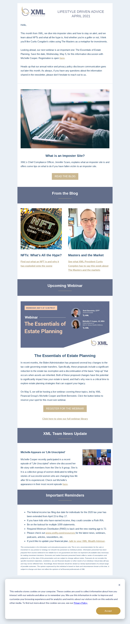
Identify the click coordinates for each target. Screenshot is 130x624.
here (62, 58)
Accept (108, 610)
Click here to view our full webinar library (65, 418)
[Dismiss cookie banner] (119, 585)
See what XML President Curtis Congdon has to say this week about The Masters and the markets (88, 265)
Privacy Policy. (81, 603)
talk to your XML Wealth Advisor (87, 541)
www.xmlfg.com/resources (61, 533)
